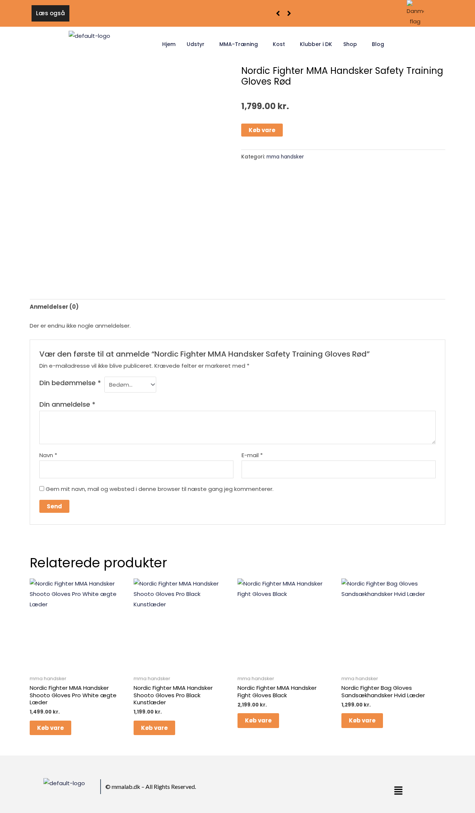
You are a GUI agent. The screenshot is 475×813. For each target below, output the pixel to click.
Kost (279, 44)
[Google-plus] (313, 788)
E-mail (252, 455)
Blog (378, 44)
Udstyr (195, 44)
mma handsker (285, 156)
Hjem (169, 44)
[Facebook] (295, 788)
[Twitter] (304, 788)
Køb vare (262, 130)
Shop (350, 44)
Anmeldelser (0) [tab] (54, 307)
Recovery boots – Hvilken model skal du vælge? (142, 13)
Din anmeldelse (67, 404)
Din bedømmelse (70, 382)
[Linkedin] (322, 788)
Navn (48, 455)
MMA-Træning (238, 44)
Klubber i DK (316, 44)
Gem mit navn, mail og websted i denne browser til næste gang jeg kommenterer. (159, 489)
